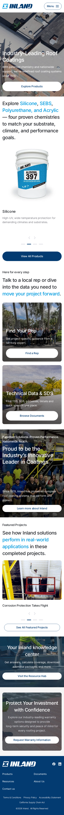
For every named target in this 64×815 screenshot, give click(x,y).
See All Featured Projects (32, 627)
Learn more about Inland (32, 508)
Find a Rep (32, 353)
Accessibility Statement (50, 797)
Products (7, 774)
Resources (8, 781)
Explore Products (32, 86)
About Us (39, 781)
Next (35, 237)
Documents (40, 774)
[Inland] (21, 6)
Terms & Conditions (12, 797)
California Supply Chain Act (32, 802)
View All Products (32, 256)
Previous (29, 237)
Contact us (8, 788)
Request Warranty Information (32, 739)
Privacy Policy (30, 797)
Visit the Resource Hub (32, 676)
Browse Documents (32, 415)
